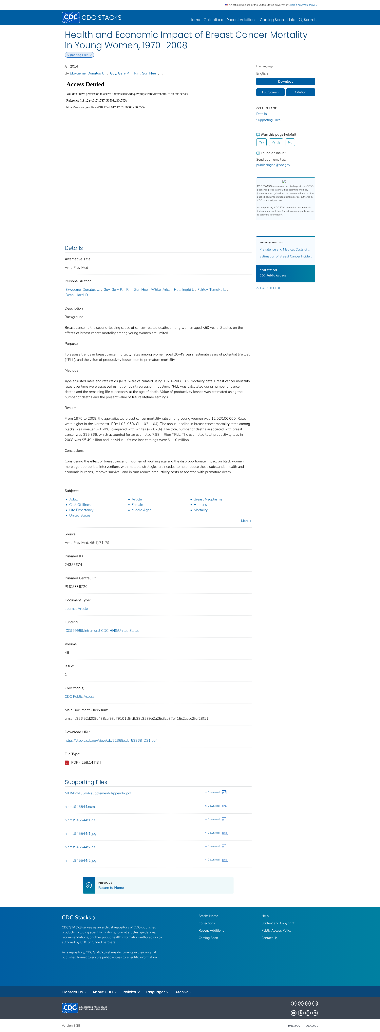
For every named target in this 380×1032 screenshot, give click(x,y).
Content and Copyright (277, 923)
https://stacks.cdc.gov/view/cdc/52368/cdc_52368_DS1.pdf (111, 740)
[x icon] (301, 1003)
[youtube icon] (294, 1013)
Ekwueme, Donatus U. (87, 73)
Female (137, 504)
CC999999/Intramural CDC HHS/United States (102, 630)
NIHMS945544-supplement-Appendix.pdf (98, 793)
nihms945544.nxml (80, 806)
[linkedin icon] (315, 1003)
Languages (155, 991)
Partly (276, 142)
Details (261, 113)
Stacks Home (208, 916)
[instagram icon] (308, 1003)
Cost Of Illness (80, 504)
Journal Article (77, 608)
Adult (73, 499)
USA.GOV (312, 1026)
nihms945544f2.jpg (80, 860)
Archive (182, 991)
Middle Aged (141, 510)
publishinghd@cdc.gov (273, 165)
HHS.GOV (294, 1026)
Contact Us (269, 938)
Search (310, 19)
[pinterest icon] (301, 1013)
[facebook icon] (294, 1003)
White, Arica (160, 289)
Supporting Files (268, 120)
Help (291, 19)
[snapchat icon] (308, 1013)
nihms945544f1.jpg (80, 833)
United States (79, 515)
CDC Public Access (80, 696)
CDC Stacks (76, 917)
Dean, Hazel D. (77, 295)
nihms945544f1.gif (80, 820)
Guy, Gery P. (119, 73)
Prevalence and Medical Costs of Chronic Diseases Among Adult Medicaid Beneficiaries (285, 249)
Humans (200, 504)
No (290, 142)
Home (195, 19)
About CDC (103, 991)
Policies (129, 991)
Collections (213, 19)
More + (246, 520)
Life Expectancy (81, 510)
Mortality (201, 510)
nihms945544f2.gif (80, 847)
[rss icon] (315, 1013)
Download (213, 792)
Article (137, 499)
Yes (261, 142)
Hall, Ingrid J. (184, 289)
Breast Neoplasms (208, 499)
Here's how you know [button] (302, 5)
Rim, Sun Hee (145, 73)
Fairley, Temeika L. (212, 289)
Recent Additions (241, 19)
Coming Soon (272, 19)
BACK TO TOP (270, 288)
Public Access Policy (276, 930)
